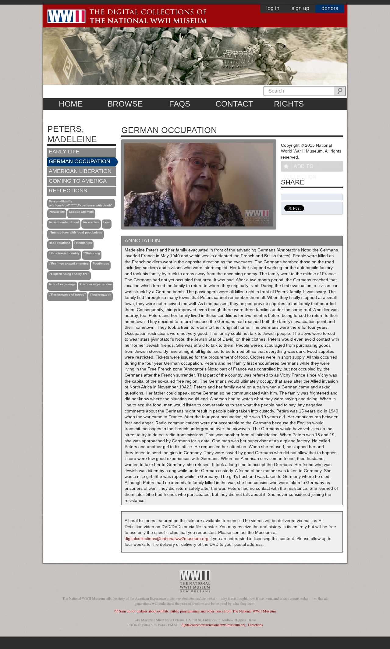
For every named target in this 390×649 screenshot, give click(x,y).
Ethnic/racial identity (64, 253)
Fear (106, 222)
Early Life (64, 152)
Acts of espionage (62, 284)
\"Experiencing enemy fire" (69, 273)
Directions (255, 624)
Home (71, 103)
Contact (234, 103)
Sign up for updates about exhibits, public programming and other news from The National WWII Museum (197, 611)
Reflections (68, 191)
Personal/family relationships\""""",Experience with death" (80, 203)
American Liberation (80, 171)
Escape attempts (81, 211)
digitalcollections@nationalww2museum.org (166, 538)
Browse (125, 103)
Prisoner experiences (96, 284)
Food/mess (101, 263)
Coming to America (78, 181)
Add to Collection (300, 167)
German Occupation (79, 161)
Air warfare (91, 222)
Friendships (83, 242)
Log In (272, 8)
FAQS (179, 103)
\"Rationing (91, 253)
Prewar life (57, 211)
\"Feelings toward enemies (69, 263)
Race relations (59, 242)
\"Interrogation (100, 294)
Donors (329, 8)
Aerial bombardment (64, 222)
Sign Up (300, 8)
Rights (289, 103)
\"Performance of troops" (67, 294)
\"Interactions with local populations (75, 232)
